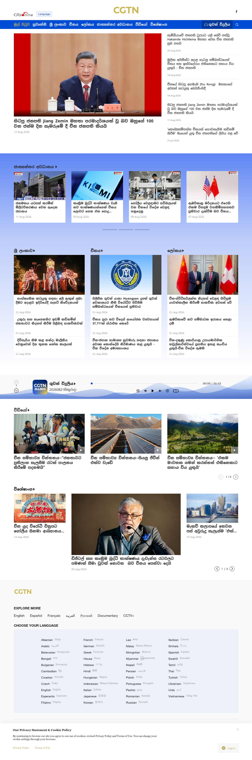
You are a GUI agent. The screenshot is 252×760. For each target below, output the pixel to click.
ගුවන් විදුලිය (219, 24)
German (94, 646)
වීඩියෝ (20, 410)
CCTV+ (128, 615)
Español (36, 615)
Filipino (51, 702)
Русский (86, 615)
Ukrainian (181, 684)
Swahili (179, 658)
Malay (139, 646)
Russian (137, 702)
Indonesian (101, 684)
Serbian (178, 640)
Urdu (174, 690)
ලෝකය (174, 250)
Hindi (90, 671)
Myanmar (140, 658)
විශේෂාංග (23, 489)
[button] (109, 229)
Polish (134, 677)
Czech (49, 684)
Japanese (95, 696)
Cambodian (51, 671)
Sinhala (177, 646)
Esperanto (54, 696)
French (93, 640)
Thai (174, 671)
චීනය (96, 250)
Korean (93, 702)
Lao (132, 640)
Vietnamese (182, 696)
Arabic (50, 646)
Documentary (108, 615)
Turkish (177, 677)
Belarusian (55, 652)
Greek (93, 652)
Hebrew (93, 665)
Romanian (138, 696)
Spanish (178, 652)
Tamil (175, 665)
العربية (70, 615)
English (19, 615)
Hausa (92, 658)
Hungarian (95, 677)
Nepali (134, 665)
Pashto (134, 690)
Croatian (52, 677)
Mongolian (138, 652)
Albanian (51, 640)
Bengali (49, 658)
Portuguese (139, 684)
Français (54, 615)
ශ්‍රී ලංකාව (23, 250)
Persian (136, 671)
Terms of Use (42, 747)
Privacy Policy (21, 747)
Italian (92, 690)
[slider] (92, 383)
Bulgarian (54, 665)
